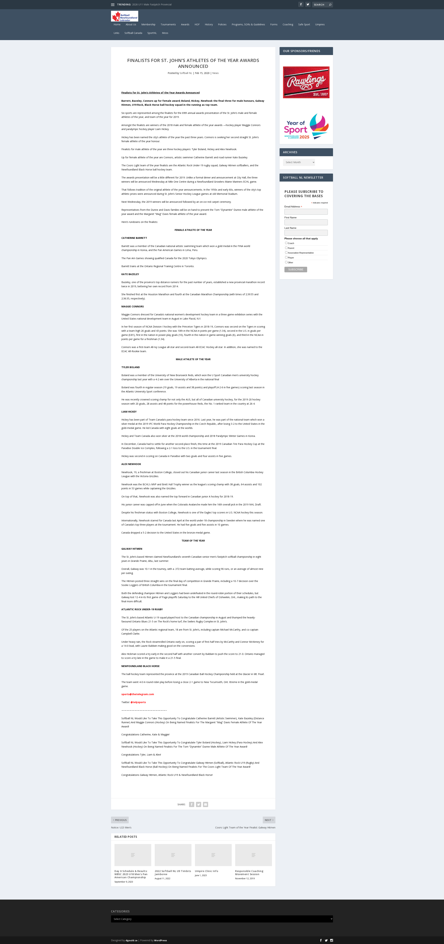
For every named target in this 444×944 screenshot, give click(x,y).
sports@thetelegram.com (137, 694)
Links (116, 33)
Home (117, 24)
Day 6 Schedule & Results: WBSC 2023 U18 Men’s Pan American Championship (131, 874)
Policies (222, 24)
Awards (185, 24)
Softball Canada (133, 33)
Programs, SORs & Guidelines (248, 24)
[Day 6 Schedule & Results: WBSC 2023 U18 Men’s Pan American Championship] (132, 855)
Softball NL (186, 73)
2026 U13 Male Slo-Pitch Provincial (151, 4)
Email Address (293, 206)
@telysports (138, 702)
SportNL (152, 33)
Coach (291, 243)
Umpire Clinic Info (206, 871)
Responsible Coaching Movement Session (249, 872)
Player (291, 258)
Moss (165, 33)
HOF (197, 24)
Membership (148, 24)
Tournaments (168, 24)
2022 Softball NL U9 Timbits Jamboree (173, 872)
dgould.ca (131, 940)
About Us (131, 24)
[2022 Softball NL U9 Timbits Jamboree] (173, 855)
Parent (291, 248)
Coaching (288, 24)
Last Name (290, 227)
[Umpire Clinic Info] (213, 855)
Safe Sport (304, 24)
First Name (290, 217)
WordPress (160, 940)
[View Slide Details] (306, 82)
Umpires (320, 24)
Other (290, 262)
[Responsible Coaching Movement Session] (253, 855)
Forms (274, 24)
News (215, 73)
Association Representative (301, 253)
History (209, 24)
